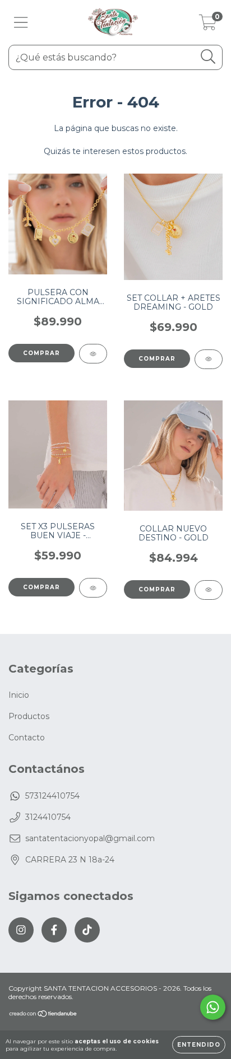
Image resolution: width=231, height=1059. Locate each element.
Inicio (18, 695)
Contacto (26, 738)
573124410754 (52, 796)
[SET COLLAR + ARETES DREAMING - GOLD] (209, 359)
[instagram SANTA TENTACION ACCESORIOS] (21, 930)
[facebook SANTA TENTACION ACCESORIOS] (54, 930)
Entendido (198, 1044)
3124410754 (48, 817)
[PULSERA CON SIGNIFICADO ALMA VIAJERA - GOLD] (93, 353)
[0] (207, 25)
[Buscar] (208, 57)
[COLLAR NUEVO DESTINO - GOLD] (209, 590)
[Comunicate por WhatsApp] (212, 1007)
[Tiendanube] (43, 1015)
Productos (28, 716)
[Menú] (21, 22)
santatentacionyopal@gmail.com (90, 838)
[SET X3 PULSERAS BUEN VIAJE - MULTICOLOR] (93, 588)
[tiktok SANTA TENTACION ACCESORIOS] (87, 930)
